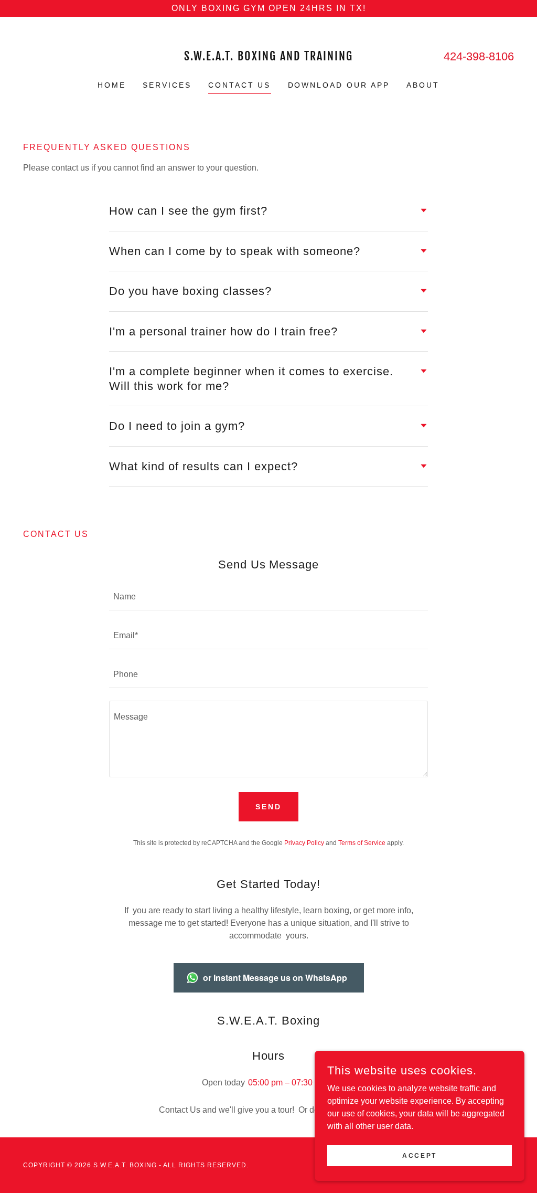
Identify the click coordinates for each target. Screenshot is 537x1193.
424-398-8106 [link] (479, 56)
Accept (419, 1155)
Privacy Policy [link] (304, 843)
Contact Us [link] (239, 85)
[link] (268, 57)
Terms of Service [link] (361, 843)
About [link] (422, 85)
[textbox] (268, 597)
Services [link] (167, 85)
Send (268, 807)
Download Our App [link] (339, 85)
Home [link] (112, 85)
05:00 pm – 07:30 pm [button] (287, 1082)
